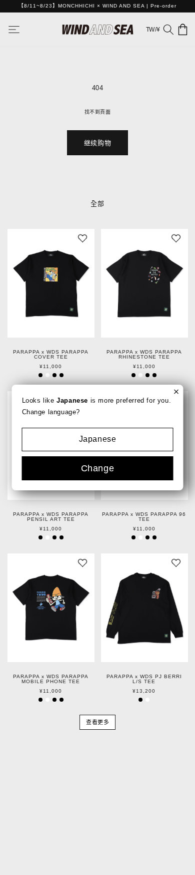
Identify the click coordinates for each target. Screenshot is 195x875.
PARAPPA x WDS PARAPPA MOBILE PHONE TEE (50, 679)
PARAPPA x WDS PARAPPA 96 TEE (144, 517)
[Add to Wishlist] (82, 241)
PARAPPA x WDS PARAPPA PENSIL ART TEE (50, 517)
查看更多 (97, 722)
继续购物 (97, 143)
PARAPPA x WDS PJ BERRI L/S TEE (144, 679)
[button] (21, 29)
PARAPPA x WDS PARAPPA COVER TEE (50, 355)
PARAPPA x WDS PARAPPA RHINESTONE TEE (144, 355)
